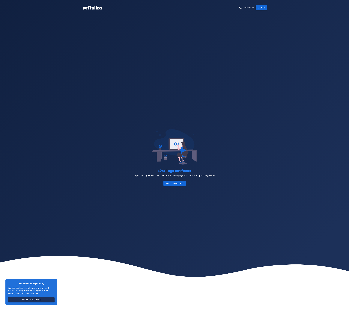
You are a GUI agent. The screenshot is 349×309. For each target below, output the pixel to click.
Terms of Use (32, 293)
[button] (174, 183)
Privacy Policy (14, 293)
